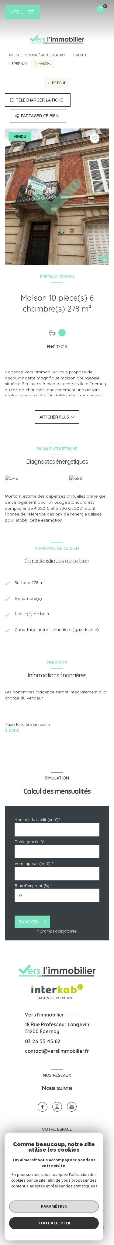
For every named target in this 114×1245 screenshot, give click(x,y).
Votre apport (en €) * (34, 863)
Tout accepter (54, 1223)
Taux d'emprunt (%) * (33, 885)
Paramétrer (54, 1206)
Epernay (19, 63)
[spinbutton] (57, 895)
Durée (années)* (29, 841)
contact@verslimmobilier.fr (57, 1051)
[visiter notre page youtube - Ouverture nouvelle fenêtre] (72, 1107)
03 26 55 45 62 (42, 1041)
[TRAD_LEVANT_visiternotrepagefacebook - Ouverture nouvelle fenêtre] (42, 1107)
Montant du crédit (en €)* (37, 819)
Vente (81, 55)
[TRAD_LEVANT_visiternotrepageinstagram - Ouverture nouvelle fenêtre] (57, 1107)
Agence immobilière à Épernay (37, 55)
